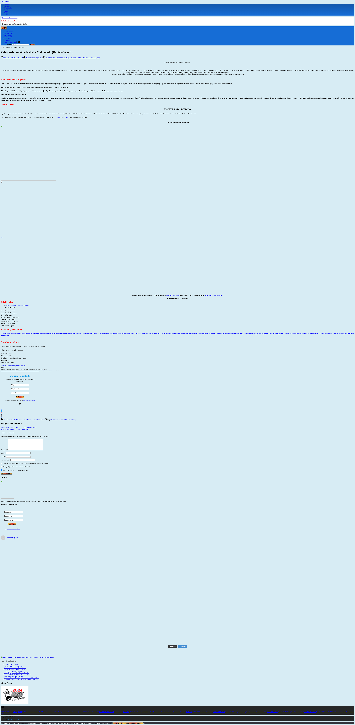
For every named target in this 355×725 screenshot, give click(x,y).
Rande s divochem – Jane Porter (13, 662)
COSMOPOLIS (106, 707)
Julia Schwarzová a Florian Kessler (160, 707)
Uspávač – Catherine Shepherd (13, 667)
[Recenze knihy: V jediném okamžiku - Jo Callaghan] (310, 579)
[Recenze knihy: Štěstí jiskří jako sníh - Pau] (222, 549)
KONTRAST (196, 707)
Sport (292, 707)
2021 (7, 707)
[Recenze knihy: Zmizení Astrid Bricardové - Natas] (133, 554)
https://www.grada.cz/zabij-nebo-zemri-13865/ (42, 370)
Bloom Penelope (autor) (60, 707)
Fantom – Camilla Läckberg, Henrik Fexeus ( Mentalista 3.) (21, 673)
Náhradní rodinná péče (234, 707)
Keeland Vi (171, 707)
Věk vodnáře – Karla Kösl (12, 660)
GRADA (131, 707)
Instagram (7, 6)
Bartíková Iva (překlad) (50, 707)
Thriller (43, 420)
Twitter (6, 13)
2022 (11, 707)
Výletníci (7, 40)
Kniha (56, 420)
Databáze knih (8, 8)
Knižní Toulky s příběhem (9, 21)
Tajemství (296, 707)
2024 (52, 420)
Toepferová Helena (325, 707)
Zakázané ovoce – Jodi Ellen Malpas (15, 663)
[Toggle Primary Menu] (4, 27)
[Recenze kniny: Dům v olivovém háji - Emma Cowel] (133, 578)
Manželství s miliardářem (207, 707)
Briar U (67, 707)
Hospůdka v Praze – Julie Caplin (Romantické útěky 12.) (21, 675)
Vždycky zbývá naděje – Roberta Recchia (16, 668)
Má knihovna (8, 35)
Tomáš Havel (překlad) (337, 707)
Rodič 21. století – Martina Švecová (14, 665)
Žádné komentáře (72, 58)
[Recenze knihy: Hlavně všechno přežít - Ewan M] (222, 581)
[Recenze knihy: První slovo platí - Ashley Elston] (133, 629)
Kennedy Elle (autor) (179, 707)
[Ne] (143, 719)
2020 (4, 707)
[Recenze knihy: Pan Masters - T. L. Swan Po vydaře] (44, 632)
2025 (23, 707)
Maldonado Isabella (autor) (23, 420)
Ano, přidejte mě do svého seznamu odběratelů (16, 467)
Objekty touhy (243, 707)
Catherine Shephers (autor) (75, 707)
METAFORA (63, 420)
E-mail (6, 14)
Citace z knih (8, 37)
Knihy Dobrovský (210, 295)
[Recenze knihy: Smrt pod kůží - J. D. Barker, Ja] (44, 608)
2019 (2, 707)
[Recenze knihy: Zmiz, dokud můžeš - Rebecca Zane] (133, 605)
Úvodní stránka (8, 32)
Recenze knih (8, 33)
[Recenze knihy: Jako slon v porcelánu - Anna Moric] (310, 632)
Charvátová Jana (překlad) (93, 707)
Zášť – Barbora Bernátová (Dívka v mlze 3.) (17, 670)
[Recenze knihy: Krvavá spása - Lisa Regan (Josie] (310, 551)
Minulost (227, 707)
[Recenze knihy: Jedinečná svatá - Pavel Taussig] (310, 601)
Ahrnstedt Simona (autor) (30, 707)
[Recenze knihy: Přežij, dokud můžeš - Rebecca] (222, 631)
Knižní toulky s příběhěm (34, 58)
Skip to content (5, 1)
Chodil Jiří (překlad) (9, 420)
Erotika (126, 707)
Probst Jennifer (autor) (251, 707)
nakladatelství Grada (173, 295)
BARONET (40, 707)
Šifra (54, 117)
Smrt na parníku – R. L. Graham (13, 672)
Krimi (200, 707)
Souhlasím (116, 719)
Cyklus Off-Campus (118, 707)
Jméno (3, 453)
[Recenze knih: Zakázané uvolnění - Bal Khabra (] (44, 552)
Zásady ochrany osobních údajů (133, 719)
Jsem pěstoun (8, 38)
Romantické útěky (261, 707)
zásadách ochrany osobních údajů (29, 400)
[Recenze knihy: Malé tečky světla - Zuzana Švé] (222, 602)
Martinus (220, 295)
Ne (121, 719)
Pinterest (6, 11)
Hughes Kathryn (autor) (139, 707)
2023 (15, 707)
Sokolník (66, 117)
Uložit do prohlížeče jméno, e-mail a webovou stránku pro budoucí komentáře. (26, 463)
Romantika (272, 707)
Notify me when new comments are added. (15, 470)
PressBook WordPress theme (16, 715)
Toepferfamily (72, 420)
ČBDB (6, 9)
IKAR (150, 707)
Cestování (84, 707)
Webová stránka (5, 460)
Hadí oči (59, 117)
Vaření (344, 707)
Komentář (4, 450)
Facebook (7, 4)
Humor (146, 707)
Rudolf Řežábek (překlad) (284, 707)
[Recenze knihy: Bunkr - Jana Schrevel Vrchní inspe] (44, 575)
